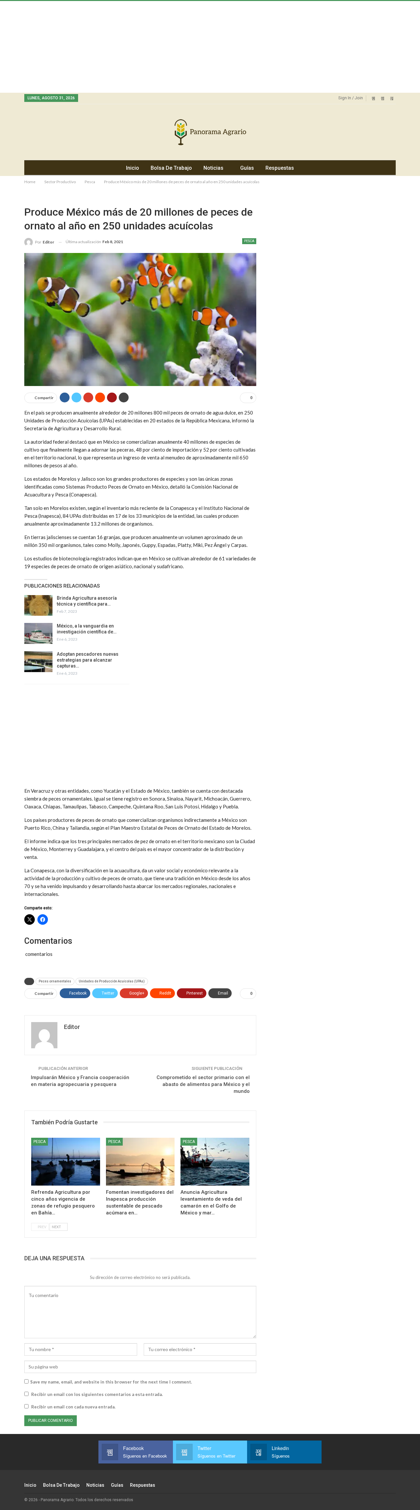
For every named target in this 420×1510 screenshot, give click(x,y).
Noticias (213, 168)
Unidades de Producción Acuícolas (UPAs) (112, 981)
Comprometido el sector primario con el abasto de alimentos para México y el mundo (203, 1084)
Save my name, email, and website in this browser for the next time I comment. (111, 1381)
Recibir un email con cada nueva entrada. (73, 1406)
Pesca (249, 241)
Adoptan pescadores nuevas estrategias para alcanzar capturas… (87, 659)
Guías (247, 168)
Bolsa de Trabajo (171, 168)
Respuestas (279, 168)
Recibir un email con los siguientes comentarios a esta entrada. (97, 1394)
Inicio (132, 168)
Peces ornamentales (55, 981)
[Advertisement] (197, 47)
